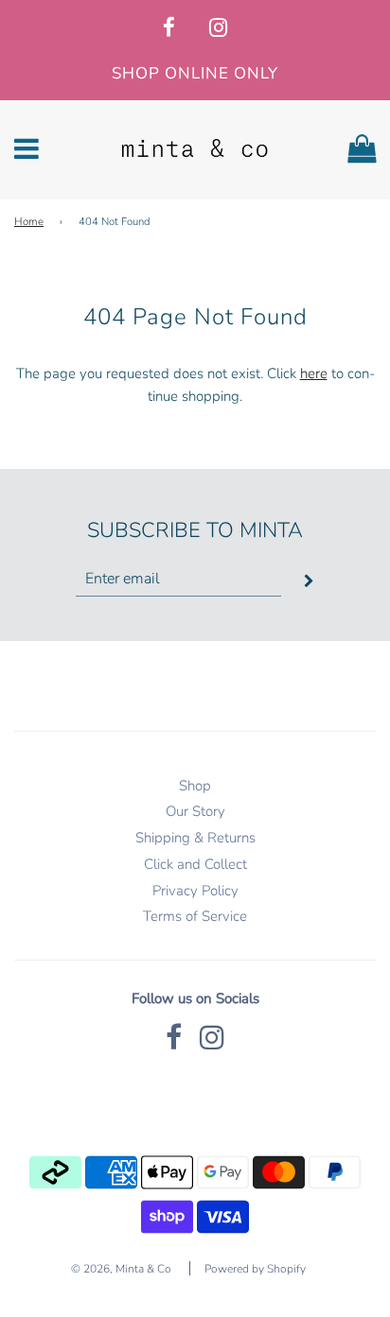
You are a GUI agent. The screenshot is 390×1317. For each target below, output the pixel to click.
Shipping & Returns (195, 837)
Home (29, 222)
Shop (195, 785)
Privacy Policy (195, 890)
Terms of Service (195, 916)
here (314, 373)
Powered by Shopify (255, 1268)
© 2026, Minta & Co (121, 1268)
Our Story (195, 811)
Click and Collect (195, 864)
